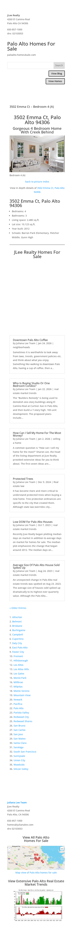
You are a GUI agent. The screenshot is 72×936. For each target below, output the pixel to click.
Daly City (17, 643)
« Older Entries (18, 608)
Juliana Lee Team (25, 343)
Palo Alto (18, 708)
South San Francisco (25, 751)
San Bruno (19, 725)
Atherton (17, 617)
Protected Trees (23, 479)
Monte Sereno (21, 690)
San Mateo (19, 738)
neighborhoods (21, 347)
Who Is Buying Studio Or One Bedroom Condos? (31, 384)
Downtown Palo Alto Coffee (30, 340)
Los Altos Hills (21, 669)
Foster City (18, 651)
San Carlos (19, 729)
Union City (19, 760)
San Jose (18, 734)
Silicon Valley (21, 769)
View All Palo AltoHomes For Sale (36, 839)
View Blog (56, 73)
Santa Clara (20, 742)
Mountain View (22, 695)
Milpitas (18, 686)
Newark (18, 699)
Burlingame (18, 630)
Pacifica (18, 703)
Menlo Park (20, 677)
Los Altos (18, 664)
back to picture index (37, 181)
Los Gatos (19, 673)
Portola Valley (21, 712)
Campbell (17, 634)
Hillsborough (21, 660)
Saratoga (18, 747)
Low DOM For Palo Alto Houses (33, 522)
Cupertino (17, 638)
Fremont (18, 656)
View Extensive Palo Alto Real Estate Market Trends (36, 883)
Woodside (19, 764)
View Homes (55, 81)
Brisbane (17, 625)
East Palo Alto (19, 647)
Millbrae (18, 682)
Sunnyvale (19, 756)
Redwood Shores (23, 721)
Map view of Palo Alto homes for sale (36, 872)
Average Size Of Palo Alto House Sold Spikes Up (36, 566)
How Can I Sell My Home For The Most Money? (37, 434)
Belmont (17, 621)
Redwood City (21, 716)
